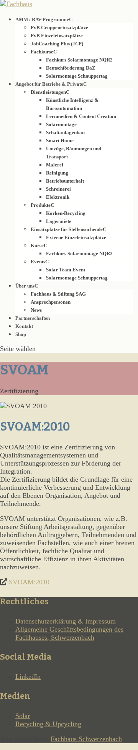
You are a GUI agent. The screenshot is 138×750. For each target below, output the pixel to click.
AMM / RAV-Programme (42, 19)
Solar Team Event (65, 270)
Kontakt (24, 326)
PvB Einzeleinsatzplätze (57, 35)
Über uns (24, 286)
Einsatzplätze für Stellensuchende (67, 229)
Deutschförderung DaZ (70, 68)
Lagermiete (58, 221)
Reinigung (57, 173)
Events (38, 261)
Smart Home (60, 140)
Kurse (37, 245)
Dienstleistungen (48, 92)
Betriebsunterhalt (65, 181)
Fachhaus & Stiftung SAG (58, 294)
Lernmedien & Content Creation (81, 116)
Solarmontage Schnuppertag (77, 76)
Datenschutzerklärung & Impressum (65, 621)
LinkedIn (28, 676)
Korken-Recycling (65, 213)
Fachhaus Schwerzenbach (86, 739)
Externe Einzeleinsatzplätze (76, 237)
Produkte (41, 205)
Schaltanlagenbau (65, 132)
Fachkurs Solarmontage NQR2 (79, 60)
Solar (22, 716)
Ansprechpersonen (51, 302)
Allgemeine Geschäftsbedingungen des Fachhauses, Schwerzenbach (69, 633)
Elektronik (57, 197)
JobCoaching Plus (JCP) (57, 44)
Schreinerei (58, 189)
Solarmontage (61, 124)
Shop (20, 334)
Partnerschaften (32, 318)
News (36, 310)
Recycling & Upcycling (48, 724)
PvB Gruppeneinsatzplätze (59, 27)
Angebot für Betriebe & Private (49, 84)
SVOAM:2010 (29, 582)
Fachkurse (42, 52)
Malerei (54, 165)
